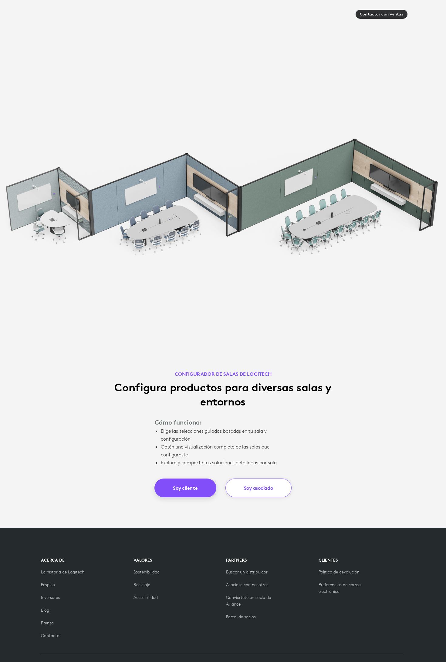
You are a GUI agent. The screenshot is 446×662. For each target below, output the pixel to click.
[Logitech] (59, 16)
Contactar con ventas (381, 14)
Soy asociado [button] (258, 488)
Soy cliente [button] (185, 488)
